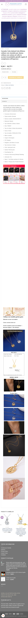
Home (2, 48)
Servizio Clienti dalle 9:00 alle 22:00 (14, 0)
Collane (7, 48)
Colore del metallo (6, 68)
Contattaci (3, 555)
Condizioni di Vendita (6, 548)
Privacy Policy (4, 551)
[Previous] (1, 527)
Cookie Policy (4, 553)
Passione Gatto (4, 603)
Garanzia (4, 101)
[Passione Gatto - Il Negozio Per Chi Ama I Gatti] (14, 4)
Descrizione (5, 98)
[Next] (27, 527)
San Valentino (11, 85)
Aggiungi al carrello (15, 77)
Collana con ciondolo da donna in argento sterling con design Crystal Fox (7, 529)
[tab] (14, 98)
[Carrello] (26, 4)
